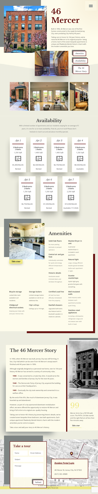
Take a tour (15, 261)
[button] (12, 96)
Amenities (79, 53)
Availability (80, 61)
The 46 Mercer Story (81, 69)
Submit (38, 482)
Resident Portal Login (64, 463)
